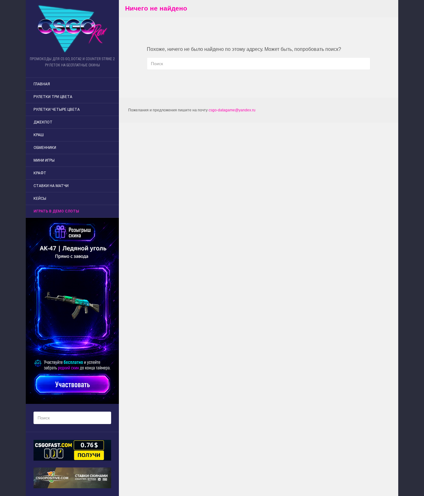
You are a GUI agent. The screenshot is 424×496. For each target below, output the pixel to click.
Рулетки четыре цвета (57, 109)
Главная (42, 84)
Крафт (40, 173)
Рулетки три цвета (53, 97)
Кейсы (40, 198)
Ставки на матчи (51, 186)
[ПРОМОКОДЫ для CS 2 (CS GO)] (72, 28)
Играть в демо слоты (56, 211)
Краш (39, 135)
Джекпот (43, 122)
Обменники (45, 147)
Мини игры (44, 160)
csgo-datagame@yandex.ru (232, 110)
